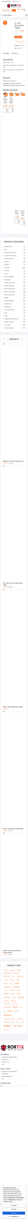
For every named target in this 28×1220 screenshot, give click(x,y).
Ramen (15, 1007)
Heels (6, 273)
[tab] (6, 53)
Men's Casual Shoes (10, 288)
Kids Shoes (7, 279)
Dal (17, 980)
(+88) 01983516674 (6, 1)
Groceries (22, 45)
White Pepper (6, 1029)
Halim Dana (12, 990)
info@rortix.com (16, 1)
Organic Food (8, 304)
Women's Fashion (9, 328)
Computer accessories (10, 252)
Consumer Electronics (10, 255)
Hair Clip (7, 270)
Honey (18, 990)
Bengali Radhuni (8, 973)
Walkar (7, 1026)
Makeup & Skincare (9, 285)
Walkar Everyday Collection (11, 319)
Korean (21, 997)
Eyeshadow (7, 987)
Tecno (6, 316)
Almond (5, 970)
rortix (2, 1064)
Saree (10, 1011)
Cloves (12, 980)
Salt (4, 1011)
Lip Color (6, 1001)
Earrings (7, 264)
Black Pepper (17, 973)
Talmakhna (6, 1022)
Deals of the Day (9, 258)
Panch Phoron (7, 1003)
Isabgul (6, 993)
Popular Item (8, 307)
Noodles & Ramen (9, 300)
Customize (14, 1205)
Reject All (13, 1209)
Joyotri (18, 993)
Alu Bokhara (12, 970)
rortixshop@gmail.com (7, 1076)
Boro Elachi (20, 48)
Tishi (17, 1022)
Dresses (7, 261)
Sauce (17, 1011)
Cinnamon (6, 979)
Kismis (14, 997)
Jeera (12, 993)
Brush (14, 976)
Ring (6, 313)
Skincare (7, 1015)
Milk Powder (13, 1001)
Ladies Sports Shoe (10, 282)
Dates (5, 983)
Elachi (17, 983)
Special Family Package (9, 1019)
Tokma (21, 1022)
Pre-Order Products (10, 310)
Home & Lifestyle (9, 276)
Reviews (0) (15, 53)
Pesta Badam (15, 1003)
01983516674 (4, 1059)
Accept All (13, 1213)
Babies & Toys (8, 246)
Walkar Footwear (9, 322)
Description (6, 53)
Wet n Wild (7, 325)
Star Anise (20, 1019)
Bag (6, 249)
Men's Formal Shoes (10, 291)
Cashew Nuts (20, 976)
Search (14, 10)
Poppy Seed (7, 1007)
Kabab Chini (7, 997)
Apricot (19, 970)
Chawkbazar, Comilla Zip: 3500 (9, 1057)
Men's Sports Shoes (10, 294)
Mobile (6, 298)
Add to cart (18, 37)
